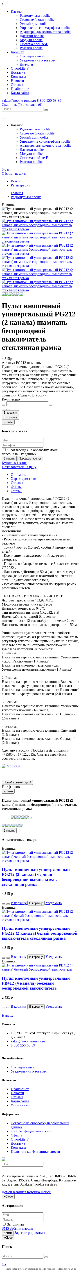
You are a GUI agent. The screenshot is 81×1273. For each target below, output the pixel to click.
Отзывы (17, 85)
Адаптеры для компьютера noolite (45, 32)
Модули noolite (31, 40)
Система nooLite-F (34, 44)
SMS (5, 1228)
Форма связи (20, 1105)
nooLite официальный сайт (31, 1131)
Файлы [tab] (16, 487)
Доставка (18, 72)
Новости (17, 81)
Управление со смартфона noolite (45, 28)
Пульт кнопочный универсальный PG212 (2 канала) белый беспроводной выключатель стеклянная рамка (39, 933)
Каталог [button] (17, 11)
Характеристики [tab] (23, 479)
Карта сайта (20, 93)
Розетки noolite (31, 48)
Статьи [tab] (16, 491)
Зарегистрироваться (29, 1233)
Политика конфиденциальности (35, 1151)
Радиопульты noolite (35, 15)
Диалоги (26, 64)
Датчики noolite (32, 36)
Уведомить (53, 903)
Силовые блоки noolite (37, 19)
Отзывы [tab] (17, 483)
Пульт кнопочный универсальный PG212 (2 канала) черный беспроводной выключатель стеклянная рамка (36, 877)
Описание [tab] (18, 474)
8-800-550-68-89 (49, 100)
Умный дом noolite (34, 24)
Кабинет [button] (17, 52)
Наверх (7, 1015)
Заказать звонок (30, 458)
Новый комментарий (17, 782)
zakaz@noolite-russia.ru (19, 100)
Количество (11, 399)
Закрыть (9, 458)
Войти (8, 1233)
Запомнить (15, 1224)
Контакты (18, 76)
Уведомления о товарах (38, 60)
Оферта (16, 1135)
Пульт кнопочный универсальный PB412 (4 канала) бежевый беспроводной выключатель (36, 983)
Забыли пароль (21, 1228)
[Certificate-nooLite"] (11, 766)
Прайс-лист (20, 89)
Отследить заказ (32, 56)
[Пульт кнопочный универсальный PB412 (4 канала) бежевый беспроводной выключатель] (40, 969)
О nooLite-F (20, 68)
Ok (4, 1264)
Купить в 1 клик (14, 463)
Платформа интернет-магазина (21, 1268)
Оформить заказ (14, 173)
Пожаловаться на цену (19, 467)
